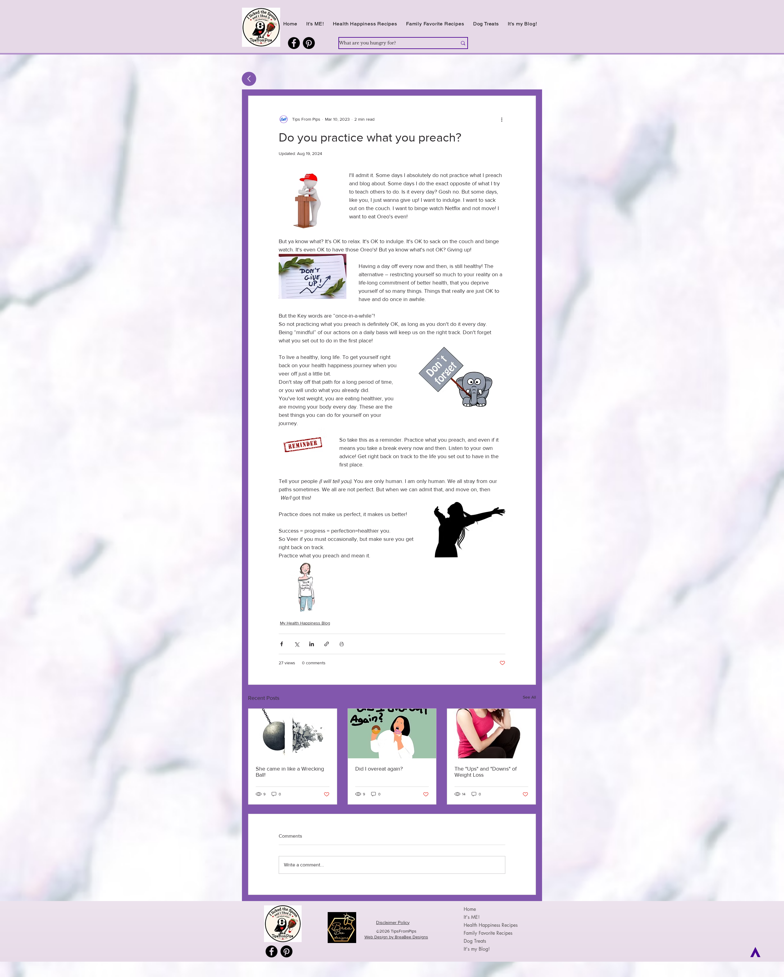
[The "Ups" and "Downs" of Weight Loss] (491, 733)
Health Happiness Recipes (491, 925)
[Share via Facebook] (282, 644)
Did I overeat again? (379, 769)
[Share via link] (327, 644)
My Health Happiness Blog (305, 623)
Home (470, 909)
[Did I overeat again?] (392, 733)
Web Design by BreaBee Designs (396, 936)
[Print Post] (342, 644)
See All (529, 697)
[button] (365, 24)
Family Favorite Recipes (488, 933)
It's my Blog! (477, 949)
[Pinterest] (309, 43)
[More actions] (501, 119)
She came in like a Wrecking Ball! (290, 772)
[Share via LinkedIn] (312, 644)
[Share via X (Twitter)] (297, 644)
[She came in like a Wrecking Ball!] (292, 733)
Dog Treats (475, 941)
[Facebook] (294, 43)
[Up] (249, 79)
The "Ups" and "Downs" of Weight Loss (485, 772)
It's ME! (472, 917)
